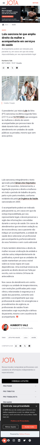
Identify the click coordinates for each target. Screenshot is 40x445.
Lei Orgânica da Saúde (28, 198)
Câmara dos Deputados (25, 183)
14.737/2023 (18, 117)
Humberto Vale (7, 61)
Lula (25, 111)
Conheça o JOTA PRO (20, 381)
